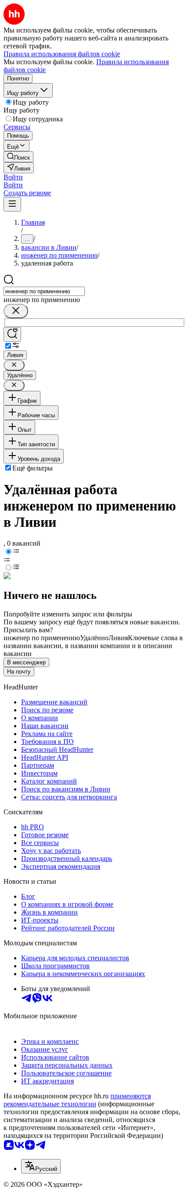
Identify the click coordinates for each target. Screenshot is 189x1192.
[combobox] (44, 291)
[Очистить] (16, 311)
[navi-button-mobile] (12, 204)
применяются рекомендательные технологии (77, 1100)
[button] (13, 177)
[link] (18, 156)
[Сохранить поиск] (12, 334)
